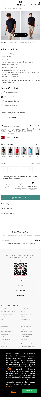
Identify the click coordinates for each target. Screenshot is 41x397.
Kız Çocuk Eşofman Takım (27, 329)
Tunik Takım (4, 343)
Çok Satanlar (4, 346)
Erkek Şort (3, 322)
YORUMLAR (36, 43)
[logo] (20, 3)
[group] (10, 25)
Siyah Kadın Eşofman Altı (7, 331)
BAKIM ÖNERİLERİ (26, 43)
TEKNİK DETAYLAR (13, 43)
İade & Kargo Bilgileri (7, 213)
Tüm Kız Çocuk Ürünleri (27, 326)
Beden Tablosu (35, 163)
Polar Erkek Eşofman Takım (8, 311)
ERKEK (9, 9)
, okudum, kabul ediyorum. (21, 243)
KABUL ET (29, 391)
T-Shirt (22, 9)
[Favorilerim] (35, 4)
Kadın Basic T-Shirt (26, 319)
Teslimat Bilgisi (5, 204)
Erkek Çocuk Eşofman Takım (28, 346)
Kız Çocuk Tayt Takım (26, 331)
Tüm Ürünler (4, 337)
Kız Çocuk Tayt (24, 339)
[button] (3, 25)
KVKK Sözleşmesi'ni (14, 243)
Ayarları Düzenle (13, 391)
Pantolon (23, 311)
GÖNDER (37, 240)
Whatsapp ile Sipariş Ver (22, 197)
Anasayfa (3, 9)
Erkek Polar (4, 316)
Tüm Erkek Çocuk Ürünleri (27, 343)
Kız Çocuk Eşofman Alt (26, 334)
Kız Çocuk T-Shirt (25, 337)
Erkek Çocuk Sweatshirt (27, 314)
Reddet (9, 369)
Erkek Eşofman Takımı (6, 314)
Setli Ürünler (24, 316)
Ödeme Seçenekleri (7, 208)
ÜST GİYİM (16, 9)
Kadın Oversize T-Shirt (6, 339)
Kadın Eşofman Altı (5, 334)
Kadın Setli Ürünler (26, 322)
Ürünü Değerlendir (12, 117)
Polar (2, 329)
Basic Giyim (4, 309)
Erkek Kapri (4, 319)
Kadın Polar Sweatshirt (27, 309)
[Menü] (2, 4)
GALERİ (3, 43)
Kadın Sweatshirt (5, 326)
